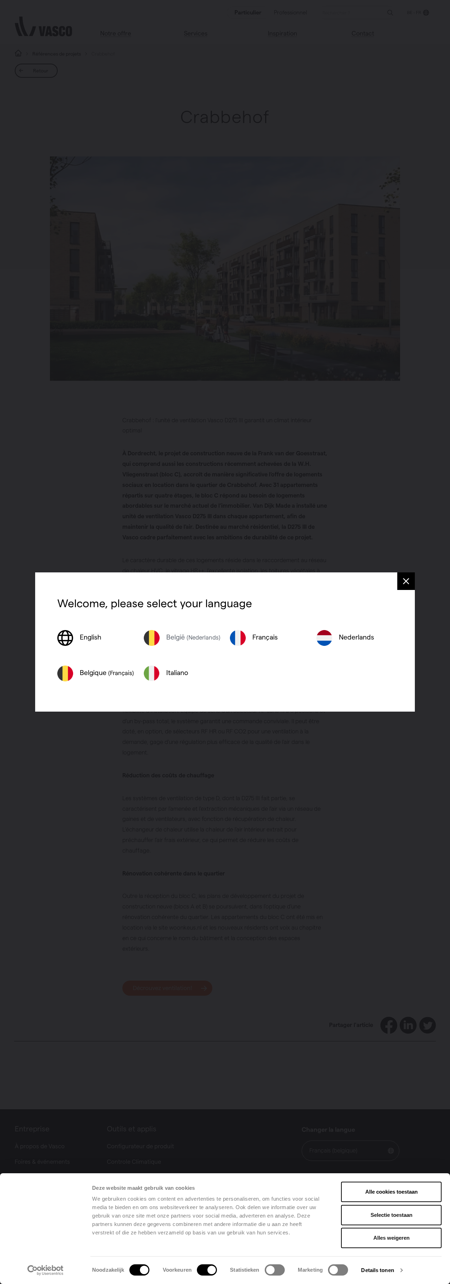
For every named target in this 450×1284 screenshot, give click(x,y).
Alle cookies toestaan (391, 1192)
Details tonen (377, 1270)
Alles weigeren (391, 1238)
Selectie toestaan (391, 1215)
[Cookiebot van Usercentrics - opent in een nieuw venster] (45, 1270)
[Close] (406, 581)
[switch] (207, 1270)
